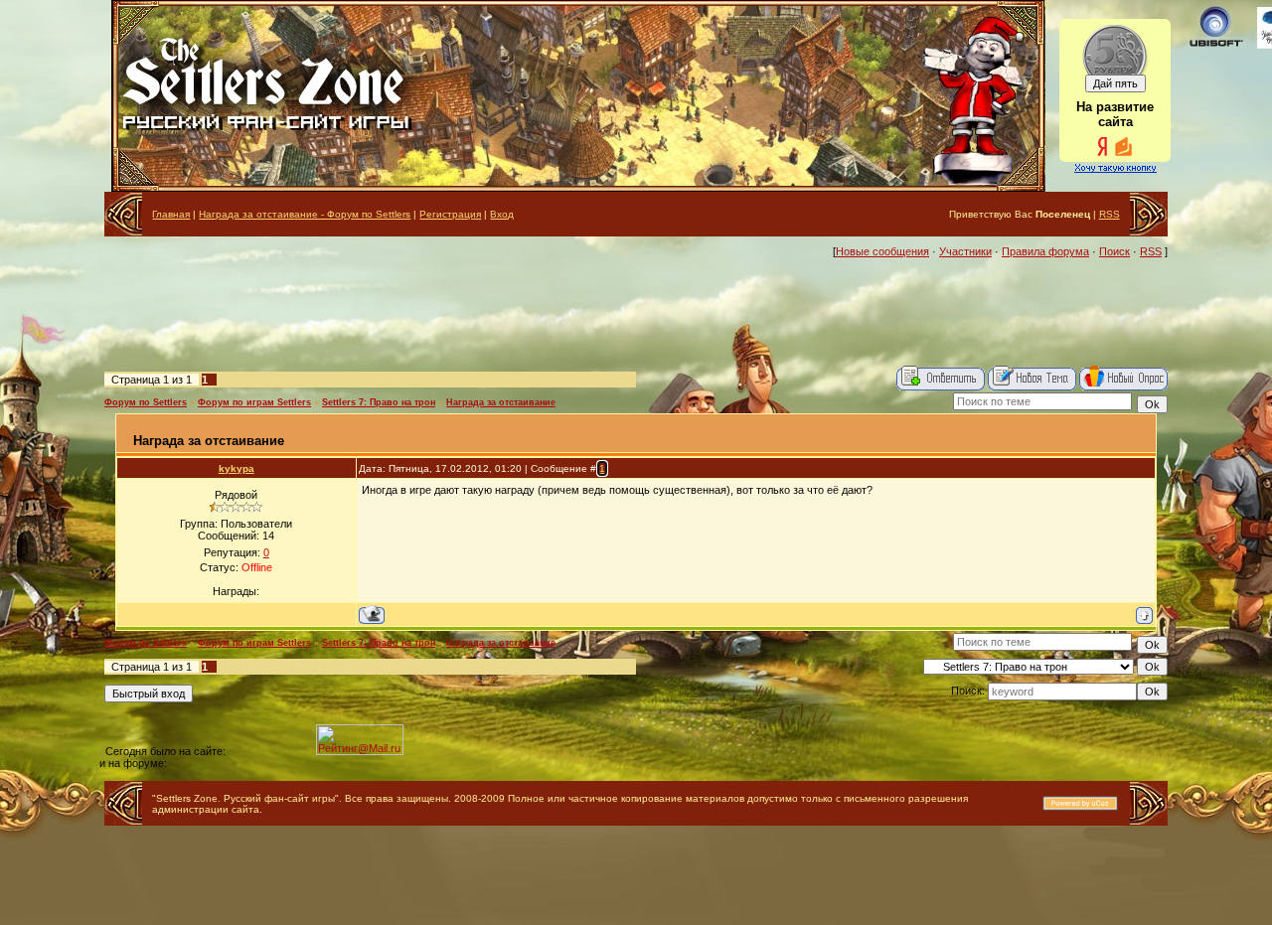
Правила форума (1045, 251)
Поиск (1114, 251)
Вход (502, 214)
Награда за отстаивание (501, 402)
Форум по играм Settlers (254, 402)
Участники (965, 251)
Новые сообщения (882, 251)
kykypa (236, 468)
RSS (1109, 214)
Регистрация (450, 214)
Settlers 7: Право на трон (378, 402)
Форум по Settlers (145, 402)
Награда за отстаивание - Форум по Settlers (304, 214)
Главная (171, 214)
